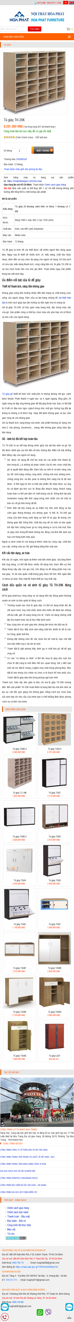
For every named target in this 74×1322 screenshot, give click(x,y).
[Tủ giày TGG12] (54, 744)
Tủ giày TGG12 (54, 748)
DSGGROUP (21, 159)
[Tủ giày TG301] (19, 963)
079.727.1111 (11, 1279)
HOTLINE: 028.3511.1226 (49, 2)
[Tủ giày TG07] (54, 788)
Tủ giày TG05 (55, 836)
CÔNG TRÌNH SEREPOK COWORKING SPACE (19, 1178)
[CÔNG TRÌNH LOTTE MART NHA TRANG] (37, 1125)
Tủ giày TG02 (20, 924)
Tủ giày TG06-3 (20, 748)
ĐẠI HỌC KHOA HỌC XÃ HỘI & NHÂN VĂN (17, 1171)
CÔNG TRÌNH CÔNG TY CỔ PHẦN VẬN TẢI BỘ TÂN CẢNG (23, 1149)
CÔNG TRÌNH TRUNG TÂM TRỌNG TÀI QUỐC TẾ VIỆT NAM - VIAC (27, 1156)
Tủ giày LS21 (54, 1055)
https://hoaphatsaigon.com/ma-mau (24, 180)
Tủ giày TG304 (54, 1011)
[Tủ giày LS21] (54, 1051)
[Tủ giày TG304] (54, 1007)
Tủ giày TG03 (55, 880)
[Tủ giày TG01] (54, 920)
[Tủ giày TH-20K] (37, 21)
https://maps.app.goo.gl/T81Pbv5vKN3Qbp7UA (37, 1266)
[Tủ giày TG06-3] (19, 744)
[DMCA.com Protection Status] (16, 1239)
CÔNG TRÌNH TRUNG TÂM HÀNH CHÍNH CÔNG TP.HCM (23, 1163)
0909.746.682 (18, 1302)
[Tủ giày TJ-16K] (19, 788)
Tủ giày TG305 (19, 1011)
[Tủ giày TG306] (54, 963)
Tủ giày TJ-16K (20, 792)
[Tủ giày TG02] (19, 920)
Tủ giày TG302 (19, 1055)
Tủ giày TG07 (55, 792)
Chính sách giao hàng (55, 184)
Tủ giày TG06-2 (20, 836)
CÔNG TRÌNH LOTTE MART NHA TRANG (18, 1129)
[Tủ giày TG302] (19, 1051)
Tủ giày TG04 (20, 880)
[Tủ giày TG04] (19, 876)
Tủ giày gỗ (7, 393)
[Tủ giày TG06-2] (19, 832)
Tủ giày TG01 (55, 924)
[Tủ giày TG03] (54, 876)
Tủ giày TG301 (19, 967)
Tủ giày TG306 (54, 967)
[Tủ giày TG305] (19, 1007)
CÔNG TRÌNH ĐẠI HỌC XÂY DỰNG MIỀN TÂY (18, 1192)
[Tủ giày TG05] (54, 832)
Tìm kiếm (34, 29)
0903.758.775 (18, 1262)
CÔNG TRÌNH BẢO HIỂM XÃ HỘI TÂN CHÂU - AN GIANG (23, 1185)
